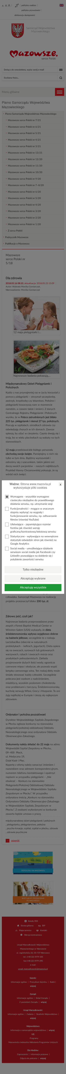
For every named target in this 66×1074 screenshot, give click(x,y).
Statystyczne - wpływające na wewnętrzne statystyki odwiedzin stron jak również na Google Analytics (34, 540)
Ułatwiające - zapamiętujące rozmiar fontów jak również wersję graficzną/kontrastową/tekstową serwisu (33, 528)
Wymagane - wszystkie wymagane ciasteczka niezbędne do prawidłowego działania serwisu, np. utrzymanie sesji (32, 500)
